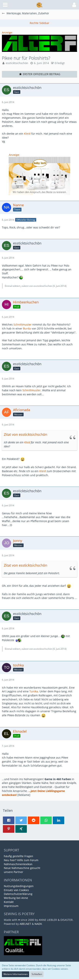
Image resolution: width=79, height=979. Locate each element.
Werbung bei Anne (16, 898)
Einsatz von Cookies (16, 890)
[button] (5, 5)
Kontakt (9, 902)
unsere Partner (13, 872)
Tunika (33, 691)
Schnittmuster (22, 324)
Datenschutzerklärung (18, 894)
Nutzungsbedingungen (19, 886)
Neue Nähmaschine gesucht (22, 868)
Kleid (27, 133)
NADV (38, 924)
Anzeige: (7, 32)
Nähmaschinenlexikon (18, 864)
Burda (27, 328)
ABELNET (25, 924)
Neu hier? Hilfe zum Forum (21, 860)
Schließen (37, 974)
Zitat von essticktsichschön (25, 434)
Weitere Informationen (15, 974)
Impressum (11, 906)
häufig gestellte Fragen (18, 856)
